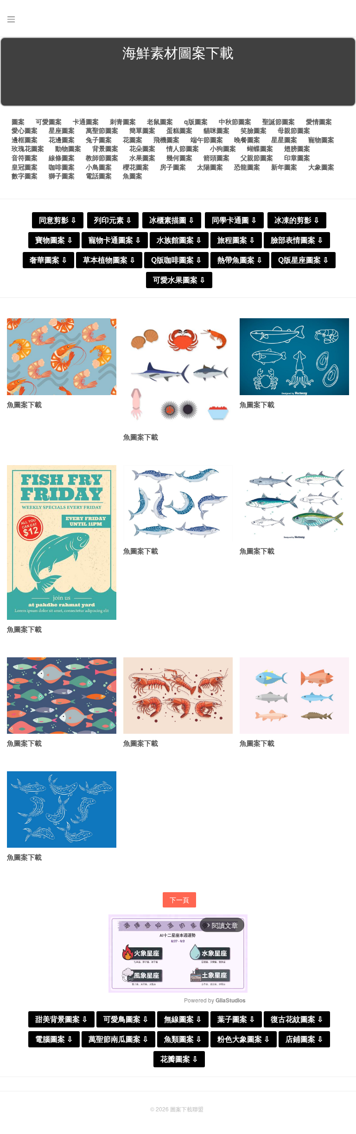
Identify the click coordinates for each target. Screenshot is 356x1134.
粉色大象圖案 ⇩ (243, 1039)
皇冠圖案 (25, 166)
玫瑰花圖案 (28, 148)
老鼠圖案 (160, 121)
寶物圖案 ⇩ (54, 240)
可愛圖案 (49, 121)
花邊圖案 (62, 139)
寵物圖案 (321, 139)
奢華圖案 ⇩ (48, 260)
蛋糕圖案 (179, 130)
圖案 (18, 121)
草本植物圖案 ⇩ (109, 260)
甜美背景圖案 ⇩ (61, 1019)
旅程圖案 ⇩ (236, 240)
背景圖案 (105, 148)
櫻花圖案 (136, 166)
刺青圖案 (123, 121)
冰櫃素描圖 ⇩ (171, 220)
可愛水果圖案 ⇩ (179, 280)
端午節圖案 (207, 139)
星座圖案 (62, 130)
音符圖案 (25, 157)
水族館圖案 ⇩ (179, 240)
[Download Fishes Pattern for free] (61, 695)
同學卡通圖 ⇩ (234, 220)
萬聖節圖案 (102, 130)
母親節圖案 (294, 130)
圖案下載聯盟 (186, 1109)
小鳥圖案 (99, 166)
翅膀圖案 (297, 148)
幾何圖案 (179, 157)
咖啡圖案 (62, 166)
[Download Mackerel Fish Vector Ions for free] (61, 809)
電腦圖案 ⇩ (54, 1039)
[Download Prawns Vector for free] (178, 695)
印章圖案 (297, 157)
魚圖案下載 (24, 404)
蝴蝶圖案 (260, 148)
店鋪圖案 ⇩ (304, 1039)
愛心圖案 (25, 130)
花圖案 (132, 139)
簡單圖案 (142, 130)
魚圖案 (132, 175)
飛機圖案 (166, 139)
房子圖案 (173, 166)
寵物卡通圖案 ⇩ (115, 240)
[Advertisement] (178, 85)
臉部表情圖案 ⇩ (297, 240)
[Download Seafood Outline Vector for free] (294, 356)
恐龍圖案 (247, 166)
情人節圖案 (182, 148)
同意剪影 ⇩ (57, 220)
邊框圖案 (25, 139)
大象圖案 (321, 166)
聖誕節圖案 (278, 121)
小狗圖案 (223, 148)
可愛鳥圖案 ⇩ (125, 1019)
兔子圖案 (99, 139)
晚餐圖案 (247, 139)
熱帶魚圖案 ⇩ (239, 260)
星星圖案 (284, 139)
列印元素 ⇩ (113, 220)
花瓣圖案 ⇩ (179, 1059)
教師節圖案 (102, 157)
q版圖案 (196, 121)
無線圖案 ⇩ (183, 1019)
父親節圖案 (257, 157)
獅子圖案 (62, 175)
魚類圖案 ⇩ (183, 1039)
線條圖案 (62, 157)
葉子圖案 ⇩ (236, 1019)
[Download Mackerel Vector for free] (294, 503)
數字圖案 (25, 175)
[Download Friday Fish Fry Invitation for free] (61, 542)
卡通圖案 (86, 121)
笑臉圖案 (254, 130)
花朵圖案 (142, 148)
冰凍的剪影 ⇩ (296, 220)
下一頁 (179, 899)
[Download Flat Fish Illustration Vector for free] (294, 695)
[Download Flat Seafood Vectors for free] (178, 373)
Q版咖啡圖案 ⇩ (176, 260)
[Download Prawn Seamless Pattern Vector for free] (61, 356)
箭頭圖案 (216, 157)
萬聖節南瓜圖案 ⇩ (118, 1039)
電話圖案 (99, 175)
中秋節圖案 (235, 121)
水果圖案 (142, 157)
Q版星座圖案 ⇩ (303, 260)
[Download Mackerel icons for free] (178, 503)
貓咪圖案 (216, 130)
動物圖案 (68, 148)
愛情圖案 (319, 121)
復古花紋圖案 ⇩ (297, 1019)
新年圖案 (284, 166)
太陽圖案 (210, 166)
